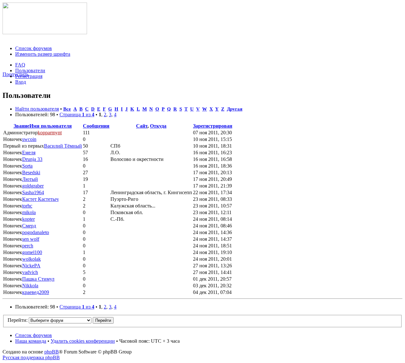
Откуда (158, 126)
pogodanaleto (35, 232)
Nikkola (30, 285)
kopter (28, 219)
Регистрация (28, 76)
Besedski (31, 172)
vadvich (30, 272)
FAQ (20, 64)
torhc (27, 205)
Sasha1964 (33, 192)
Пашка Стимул (38, 279)
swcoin (29, 139)
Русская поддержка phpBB (31, 357)
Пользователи (30, 70)
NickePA (31, 265)
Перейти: (18, 320)
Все (67, 108)
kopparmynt (50, 132)
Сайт (141, 126)
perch (27, 245)
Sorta (27, 166)
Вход (20, 82)
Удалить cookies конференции (83, 341)
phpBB (51, 351)
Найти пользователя (37, 108)
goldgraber (33, 185)
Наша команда (30, 341)
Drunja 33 (32, 159)
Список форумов (33, 48)
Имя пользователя (50, 126)
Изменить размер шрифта (42, 54)
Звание (21, 126)
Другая (234, 108)
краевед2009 (35, 292)
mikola (29, 212)
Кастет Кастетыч (40, 199)
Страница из (76, 114)
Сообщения (96, 126)
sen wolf (30, 239)
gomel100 (32, 252)
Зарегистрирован (212, 126)
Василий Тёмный (63, 146)
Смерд (29, 225)
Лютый (30, 179)
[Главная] (45, 32)
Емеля (28, 152)
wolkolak (31, 259)
